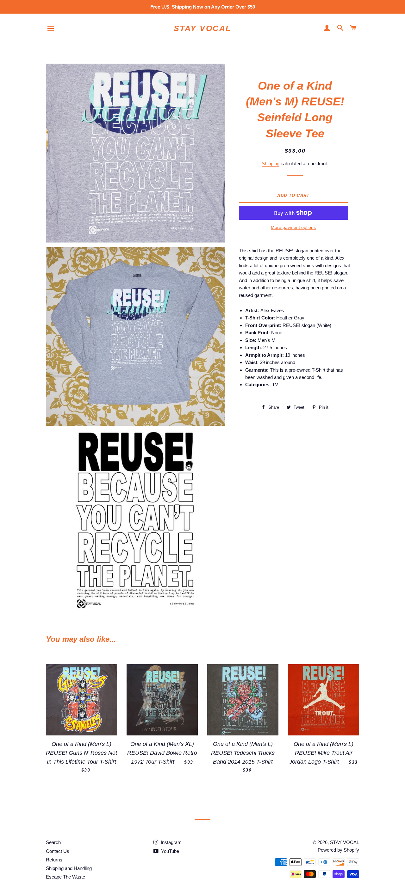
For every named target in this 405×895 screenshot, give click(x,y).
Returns (54, 859)
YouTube (169, 851)
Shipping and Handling (69, 868)
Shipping (270, 163)
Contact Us (57, 851)
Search (53, 842)
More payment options (293, 227)
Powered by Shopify (338, 850)
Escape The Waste (65, 876)
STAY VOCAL (202, 28)
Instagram (170, 842)
